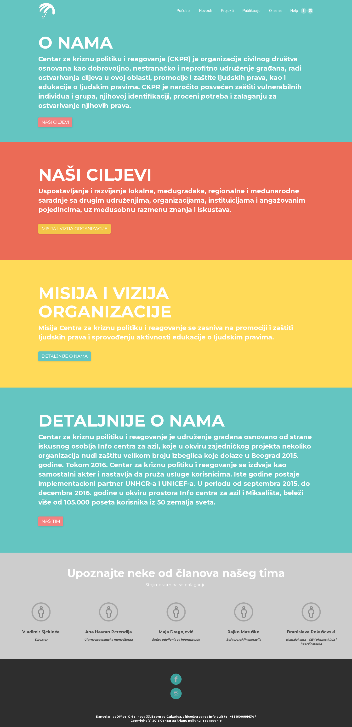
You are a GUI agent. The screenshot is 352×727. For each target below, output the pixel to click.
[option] (41, 622)
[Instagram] (310, 11)
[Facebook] (304, 11)
